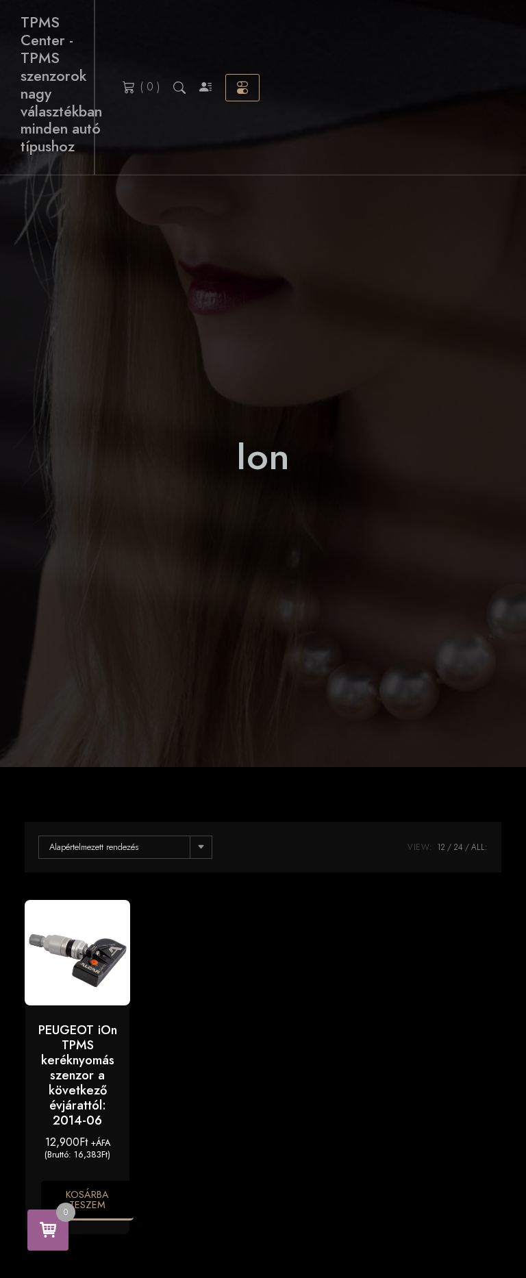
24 (458, 847)
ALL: (479, 847)
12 (441, 847)
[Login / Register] (205, 87)
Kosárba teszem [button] (87, 1199)
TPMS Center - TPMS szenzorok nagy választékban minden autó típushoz (61, 84)
